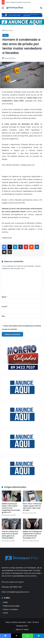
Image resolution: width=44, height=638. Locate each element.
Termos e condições (10, 609)
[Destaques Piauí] (15, 7)
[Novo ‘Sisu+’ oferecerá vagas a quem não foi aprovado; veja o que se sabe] (32, 496)
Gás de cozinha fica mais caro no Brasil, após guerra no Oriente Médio (10, 534)
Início (6, 30)
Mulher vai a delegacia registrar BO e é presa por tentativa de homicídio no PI (32, 534)
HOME (5, 602)
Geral (11, 30)
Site (3, 316)
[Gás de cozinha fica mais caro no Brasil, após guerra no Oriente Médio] (11, 523)
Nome (4, 297)
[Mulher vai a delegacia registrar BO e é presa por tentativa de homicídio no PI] (32, 523)
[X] (9, 247)
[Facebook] (4, 247)
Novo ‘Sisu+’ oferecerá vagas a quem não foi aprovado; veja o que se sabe (32, 507)
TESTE (5, 613)
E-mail (5, 306)
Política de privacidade (11, 606)
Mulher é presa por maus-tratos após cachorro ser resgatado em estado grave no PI (11, 508)
